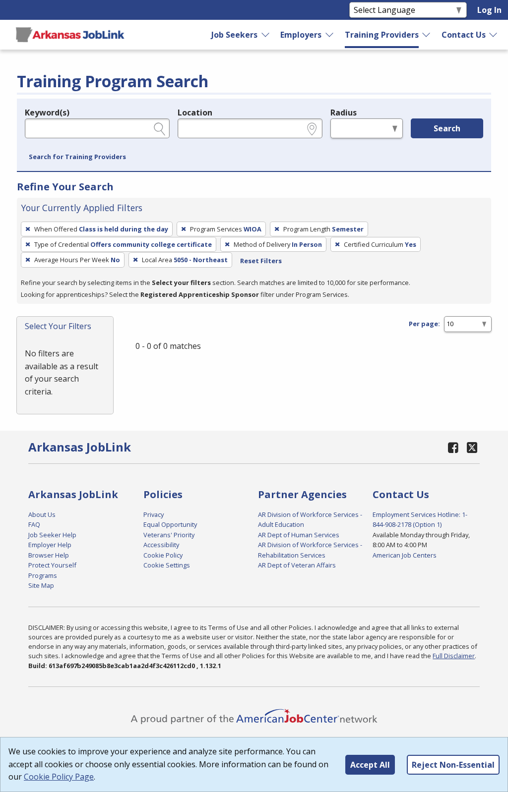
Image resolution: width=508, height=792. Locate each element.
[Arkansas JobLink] (70, 35)
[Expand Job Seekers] (266, 35)
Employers (300, 34)
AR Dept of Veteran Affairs (297, 565)
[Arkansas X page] (472, 447)
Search (447, 128)
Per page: (424, 323)
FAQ (34, 524)
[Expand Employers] (330, 35)
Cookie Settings (166, 565)
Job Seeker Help (52, 534)
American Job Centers (405, 555)
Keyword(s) (47, 112)
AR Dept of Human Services (298, 534)
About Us (42, 514)
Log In (489, 9)
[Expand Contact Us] (494, 35)
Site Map (41, 585)
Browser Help (48, 555)
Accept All (370, 764)
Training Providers (382, 34)
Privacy (153, 514)
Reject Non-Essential (453, 764)
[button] (77, 157)
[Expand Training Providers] (427, 35)
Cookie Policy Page (59, 776)
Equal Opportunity (170, 524)
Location (195, 112)
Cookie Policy (163, 555)
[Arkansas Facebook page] (452, 447)
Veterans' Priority (168, 534)
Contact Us (464, 34)
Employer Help (49, 544)
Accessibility (161, 544)
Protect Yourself (52, 565)
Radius (343, 112)
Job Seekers (234, 34)
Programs (42, 575)
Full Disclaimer (454, 655)
